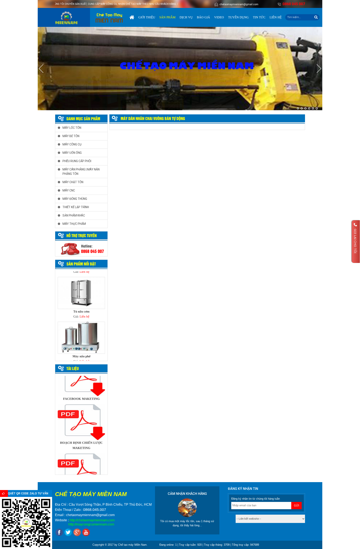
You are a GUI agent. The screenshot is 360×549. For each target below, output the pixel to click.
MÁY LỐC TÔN (71, 127)
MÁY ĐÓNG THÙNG (74, 198)
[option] (81, 299)
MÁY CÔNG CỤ (71, 144)
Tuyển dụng (238, 17)
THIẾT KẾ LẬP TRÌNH (75, 207)
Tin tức (259, 17)
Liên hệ (276, 17)
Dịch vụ (186, 17)
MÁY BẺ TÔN (70, 136)
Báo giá (203, 17)
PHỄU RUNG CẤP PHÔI (76, 161)
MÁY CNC (68, 190)
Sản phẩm (167, 17)
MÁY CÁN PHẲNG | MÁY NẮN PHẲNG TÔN (81, 171)
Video (219, 17)
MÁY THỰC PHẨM (74, 223)
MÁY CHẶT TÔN (72, 182)
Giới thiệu (146, 17)
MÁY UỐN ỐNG (72, 152)
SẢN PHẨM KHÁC (73, 215)
